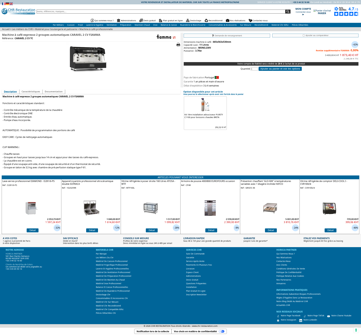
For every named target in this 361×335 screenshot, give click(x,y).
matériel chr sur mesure (107, 302)
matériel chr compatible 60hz (109, 309)
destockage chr (103, 294)
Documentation (54, 91)
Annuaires (281, 283)
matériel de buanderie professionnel (113, 291)
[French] (4, 3)
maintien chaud (142, 25)
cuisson (71, 25)
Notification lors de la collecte (153, 331)
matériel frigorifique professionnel (112, 265)
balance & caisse (169, 25)
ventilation (112, 25)
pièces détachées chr (106, 313)
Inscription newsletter (196, 294)
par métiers (58, 25)
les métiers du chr (105, 257)
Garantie (190, 257)
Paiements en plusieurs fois (199, 265)
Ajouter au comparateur (317, 35)
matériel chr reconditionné (108, 306)
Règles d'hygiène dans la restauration (294, 298)
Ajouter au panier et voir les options (280, 68)
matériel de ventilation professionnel (113, 272)
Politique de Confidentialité (288, 272)
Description (10, 91)
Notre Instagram (288, 320)
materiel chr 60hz (280, 25)
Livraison (190, 269)
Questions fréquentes (196, 283)
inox (155, 25)
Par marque (101, 254)
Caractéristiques (31, 91)
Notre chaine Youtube (341, 315)
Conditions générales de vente (290, 269)
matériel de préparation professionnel (113, 276)
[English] (11, 3)
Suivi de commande (195, 254)
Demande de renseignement (228, 35)
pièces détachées (300, 25)
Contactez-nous (260, 20)
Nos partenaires (283, 280)
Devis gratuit (149, 20)
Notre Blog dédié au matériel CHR (292, 301)
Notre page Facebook (290, 315)
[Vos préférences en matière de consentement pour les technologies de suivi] (356, 330)
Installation (191, 287)
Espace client (192, 272)
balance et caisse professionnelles (112, 287)
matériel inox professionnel (108, 283)
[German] (7, 3)
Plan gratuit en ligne (173, 20)
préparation (125, 25)
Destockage (195, 20)
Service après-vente (195, 261)
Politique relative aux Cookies (290, 276)
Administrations (128, 20)
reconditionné (261, 25)
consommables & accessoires (223, 25)
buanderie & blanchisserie (192, 25)
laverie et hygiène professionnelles (112, 269)
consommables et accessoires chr (112, 298)
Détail (32, 230)
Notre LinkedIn (310, 320)
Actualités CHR (283, 305)
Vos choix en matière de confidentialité (195, 331)
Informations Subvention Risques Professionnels (298, 294)
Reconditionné (216, 20)
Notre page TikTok (316, 315)
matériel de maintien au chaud (110, 280)
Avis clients (281, 265)
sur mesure (245, 25)
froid (80, 25)
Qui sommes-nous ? (104, 20)
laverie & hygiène (94, 25)
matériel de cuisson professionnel (112, 261)
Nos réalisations (237, 20)
